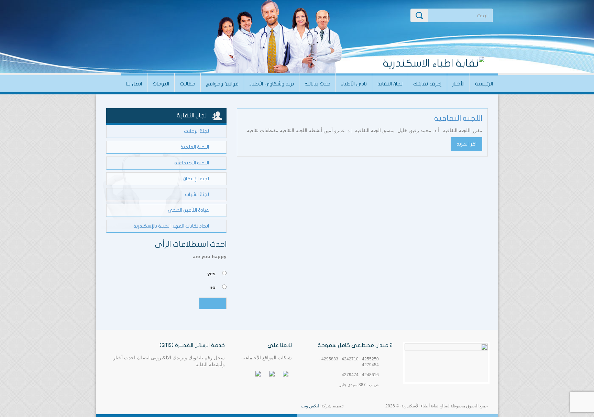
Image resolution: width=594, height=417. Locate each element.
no (212, 287)
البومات (161, 83)
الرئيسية (484, 83)
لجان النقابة (390, 83)
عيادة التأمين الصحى (188, 210)
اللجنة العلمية (194, 147)
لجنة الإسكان (196, 178)
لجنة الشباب (197, 194)
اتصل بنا (134, 83)
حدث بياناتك (317, 83)
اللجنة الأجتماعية (191, 162)
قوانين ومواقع (222, 83)
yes (211, 273)
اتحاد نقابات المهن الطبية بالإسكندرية (171, 226)
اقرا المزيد (466, 144)
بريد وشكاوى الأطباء (271, 83)
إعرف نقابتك (427, 83)
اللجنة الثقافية (458, 118)
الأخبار (458, 83)
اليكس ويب (310, 406)
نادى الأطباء (354, 83)
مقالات (187, 83)
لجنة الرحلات (196, 131)
